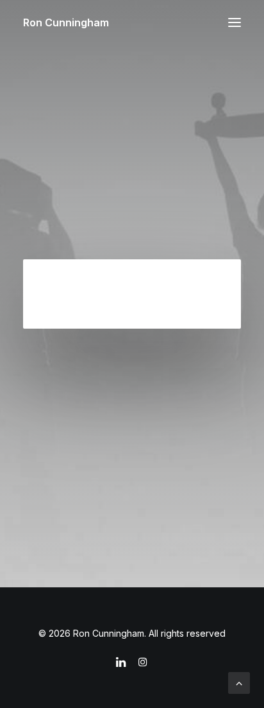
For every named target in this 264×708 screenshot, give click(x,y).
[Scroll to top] (239, 681)
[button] (234, 22)
